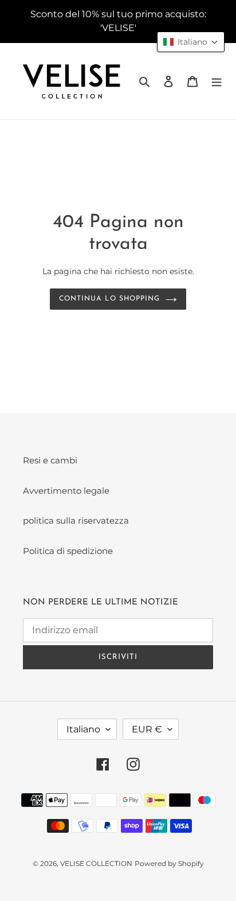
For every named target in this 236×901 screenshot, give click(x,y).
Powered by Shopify (169, 863)
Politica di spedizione (68, 550)
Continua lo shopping (109, 298)
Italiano (83, 729)
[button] (191, 42)
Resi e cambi (50, 460)
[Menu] (216, 81)
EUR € (147, 729)
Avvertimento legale (66, 490)
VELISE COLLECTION (96, 863)
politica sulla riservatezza (76, 520)
